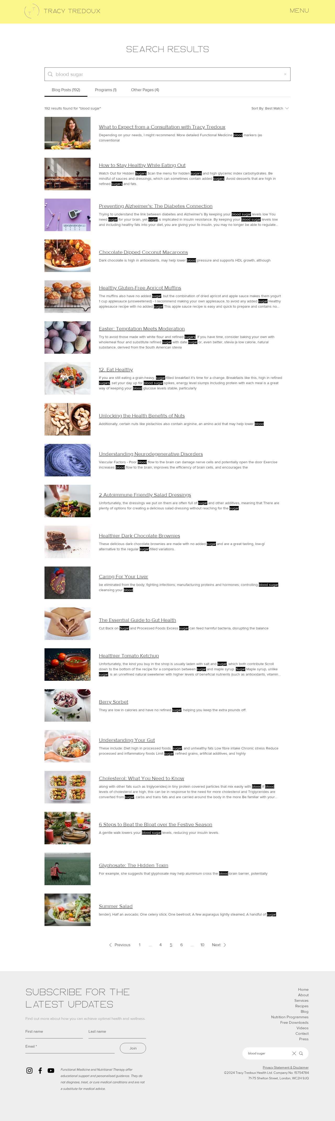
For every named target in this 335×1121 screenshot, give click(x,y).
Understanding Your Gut (127, 740)
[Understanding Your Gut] (67, 746)
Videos (303, 1028)
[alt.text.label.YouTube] (51, 1070)
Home (303, 989)
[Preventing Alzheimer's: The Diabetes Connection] (67, 215)
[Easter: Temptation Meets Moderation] (67, 337)
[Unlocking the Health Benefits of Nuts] (67, 419)
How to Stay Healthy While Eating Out (142, 165)
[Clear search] (285, 74)
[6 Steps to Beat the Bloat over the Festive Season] (67, 828)
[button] (299, 11)
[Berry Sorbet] (67, 705)
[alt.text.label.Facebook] (40, 1070)
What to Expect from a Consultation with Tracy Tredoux (162, 127)
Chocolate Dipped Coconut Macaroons (143, 252)
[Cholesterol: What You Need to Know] (67, 787)
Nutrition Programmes (290, 1017)
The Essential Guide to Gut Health (137, 620)
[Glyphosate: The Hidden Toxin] (67, 869)
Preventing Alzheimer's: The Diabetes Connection (156, 206)
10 (202, 945)
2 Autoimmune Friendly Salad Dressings (145, 495)
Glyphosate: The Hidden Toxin (133, 865)
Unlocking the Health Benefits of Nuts (142, 415)
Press (304, 1039)
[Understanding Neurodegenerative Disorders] (67, 460)
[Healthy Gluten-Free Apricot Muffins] (67, 296)
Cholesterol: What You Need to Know (141, 778)
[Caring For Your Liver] (67, 583)
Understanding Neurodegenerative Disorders (151, 454)
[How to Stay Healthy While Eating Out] (67, 174)
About (303, 995)
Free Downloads (294, 1022)
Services (301, 1000)
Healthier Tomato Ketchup (129, 656)
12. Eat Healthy (116, 369)
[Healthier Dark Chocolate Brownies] (67, 542)
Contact (302, 1033)
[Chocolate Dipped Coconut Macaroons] (67, 256)
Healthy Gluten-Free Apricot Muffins (140, 288)
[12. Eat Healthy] (67, 378)
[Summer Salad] (67, 910)
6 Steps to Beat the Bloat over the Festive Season (155, 824)
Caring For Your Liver (123, 576)
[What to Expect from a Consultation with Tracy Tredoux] (67, 133)
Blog (305, 1011)
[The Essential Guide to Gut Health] (67, 623)
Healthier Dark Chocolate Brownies (139, 535)
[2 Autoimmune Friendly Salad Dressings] (67, 501)
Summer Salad (116, 906)
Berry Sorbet (113, 702)
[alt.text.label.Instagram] (29, 1070)
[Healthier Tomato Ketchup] (67, 664)
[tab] (65, 90)
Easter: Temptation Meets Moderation (142, 328)
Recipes (302, 1006)
